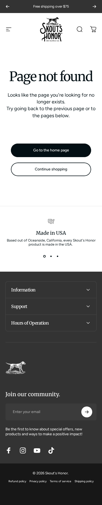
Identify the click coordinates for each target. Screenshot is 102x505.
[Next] (94, 6)
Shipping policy (84, 481)
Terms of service (60, 481)
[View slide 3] (57, 256)
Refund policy (17, 481)
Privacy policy (38, 481)
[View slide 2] (51, 256)
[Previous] (8, 6)
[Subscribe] (86, 411)
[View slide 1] (44, 256)
